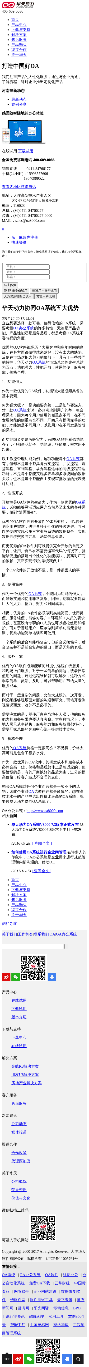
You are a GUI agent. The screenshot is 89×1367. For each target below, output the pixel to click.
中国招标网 (39, 1325)
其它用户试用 (45, 296)
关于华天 (19, 55)
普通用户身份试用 (44, 290)
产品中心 (19, 25)
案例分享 (19, 104)
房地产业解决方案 (26, 1083)
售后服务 (19, 40)
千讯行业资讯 (13, 1316)
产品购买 (19, 45)
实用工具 (56, 1316)
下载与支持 (20, 30)
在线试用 (19, 1000)
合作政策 (19, 1153)
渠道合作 (19, 50)
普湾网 (23, 1308)
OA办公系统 (66, 934)
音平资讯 (64, 1300)
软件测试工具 (41, 1300)
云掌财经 (62, 1283)
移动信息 (61, 1308)
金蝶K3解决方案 (25, 1066)
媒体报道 (19, 1132)
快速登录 (19, 242)
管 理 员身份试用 (15, 290)
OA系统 (8, 1275)
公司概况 (19, 1181)
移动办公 (70, 1275)
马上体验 (10, 285)
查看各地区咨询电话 (19, 187)
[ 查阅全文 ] (42, 843)
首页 (15, 20)
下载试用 (25, 151)
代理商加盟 (20, 1161)
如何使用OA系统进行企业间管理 (38, 852)
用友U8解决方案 (25, 1075)
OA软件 (51, 1275)
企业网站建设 (45, 1291)
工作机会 (25, 934)
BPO (77, 1308)
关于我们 (9, 934)
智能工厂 (17, 1325)
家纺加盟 (61, 1325)
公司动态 (19, 1124)
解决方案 (19, 35)
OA (52, 934)
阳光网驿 (41, 1308)
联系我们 (41, 934)
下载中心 (19, 1037)
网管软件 (21, 1291)
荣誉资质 (19, 1190)
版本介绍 (19, 1017)
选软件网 (17, 1300)
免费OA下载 (39, 1283)
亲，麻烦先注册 (24, 237)
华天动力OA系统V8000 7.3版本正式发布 (45, 824)
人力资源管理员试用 (18, 296)
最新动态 (19, 99)
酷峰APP (36, 1316)
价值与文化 (20, 1198)
